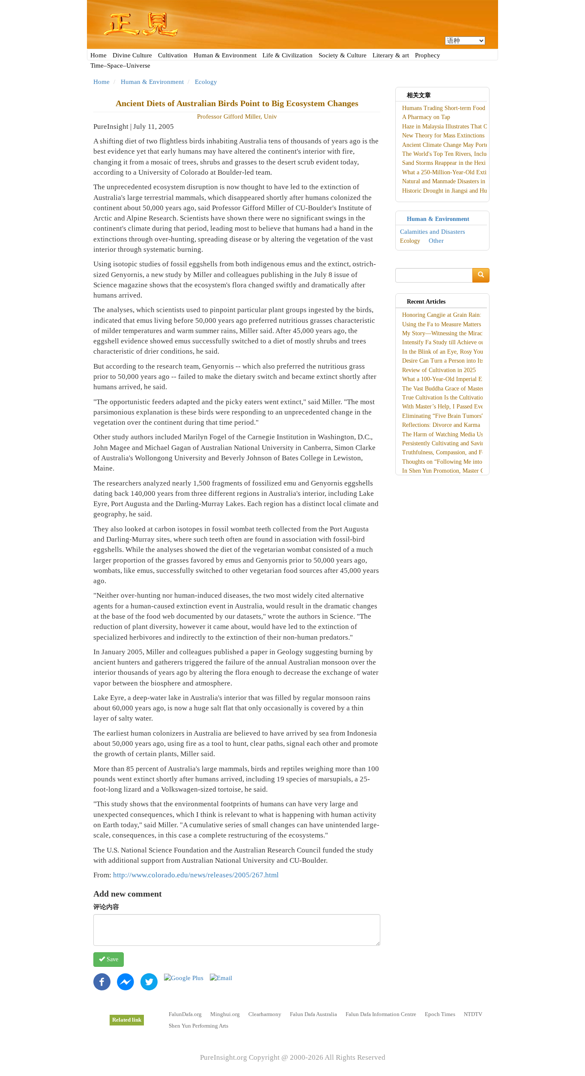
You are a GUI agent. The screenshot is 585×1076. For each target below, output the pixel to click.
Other (436, 240)
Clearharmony (264, 1014)
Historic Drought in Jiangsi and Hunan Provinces (461, 191)
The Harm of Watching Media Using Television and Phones (474, 434)
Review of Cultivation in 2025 (439, 370)
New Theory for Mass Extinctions (443, 135)
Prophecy (427, 55)
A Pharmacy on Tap (426, 117)
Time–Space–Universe (120, 65)
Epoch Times (440, 1014)
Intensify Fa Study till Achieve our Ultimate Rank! (463, 342)
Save (111, 959)
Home (98, 55)
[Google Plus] (183, 977)
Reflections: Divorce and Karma (441, 425)
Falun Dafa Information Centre (381, 1014)
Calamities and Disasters (432, 231)
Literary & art (391, 55)
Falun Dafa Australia (313, 1014)
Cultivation (173, 55)
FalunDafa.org (185, 1014)
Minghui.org (225, 1014)
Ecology (206, 81)
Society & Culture (343, 55)
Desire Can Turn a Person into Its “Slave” (453, 361)
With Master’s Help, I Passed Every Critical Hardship (467, 406)
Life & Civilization (288, 55)
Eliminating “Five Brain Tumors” (443, 416)
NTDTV (473, 1014)
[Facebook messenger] (125, 981)
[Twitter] (149, 981)
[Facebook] (101, 981)
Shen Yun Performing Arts (198, 1025)
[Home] (292, 24)
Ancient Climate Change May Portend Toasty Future (465, 145)
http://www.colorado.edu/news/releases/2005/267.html (196, 875)
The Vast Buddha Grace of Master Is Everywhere (461, 388)
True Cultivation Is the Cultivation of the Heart (459, 397)
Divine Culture (132, 55)
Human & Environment (225, 55)
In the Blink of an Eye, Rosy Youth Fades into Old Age (469, 352)
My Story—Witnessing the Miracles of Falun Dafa (463, 333)
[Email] (221, 977)
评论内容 (106, 906)
